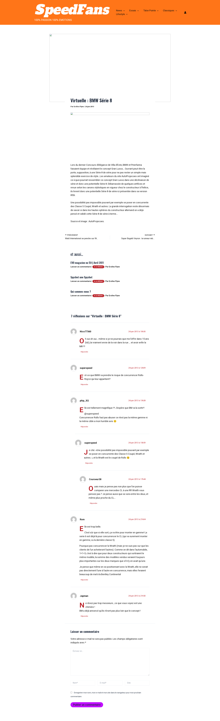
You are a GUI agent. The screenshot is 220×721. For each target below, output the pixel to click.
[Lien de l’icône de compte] (185, 12)
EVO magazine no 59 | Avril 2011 (87, 263)
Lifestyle (120, 14)
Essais (132, 10)
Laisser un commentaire (81, 267)
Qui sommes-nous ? (81, 291)
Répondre (84, 352)
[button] (123, 10)
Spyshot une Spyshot (81, 277)
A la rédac (98, 267)
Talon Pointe (149, 10)
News (119, 10)
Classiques (168, 10)
